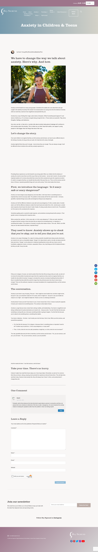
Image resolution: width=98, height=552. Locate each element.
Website (13, 467)
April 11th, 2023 (20, 400)
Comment (14, 428)
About (29, 12)
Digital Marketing (19, 538)
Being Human (52, 11)
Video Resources (61, 12)
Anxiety (36, 12)
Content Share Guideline (35, 538)
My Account (44, 15)
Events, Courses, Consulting (28, 14)
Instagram (58, 518)
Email (13, 460)
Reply (61, 410)
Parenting (43, 12)
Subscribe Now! (83, 505)
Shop (36, 15)
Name (13, 453)
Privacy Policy (43, 538)
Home (24, 12)
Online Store (73, 12)
